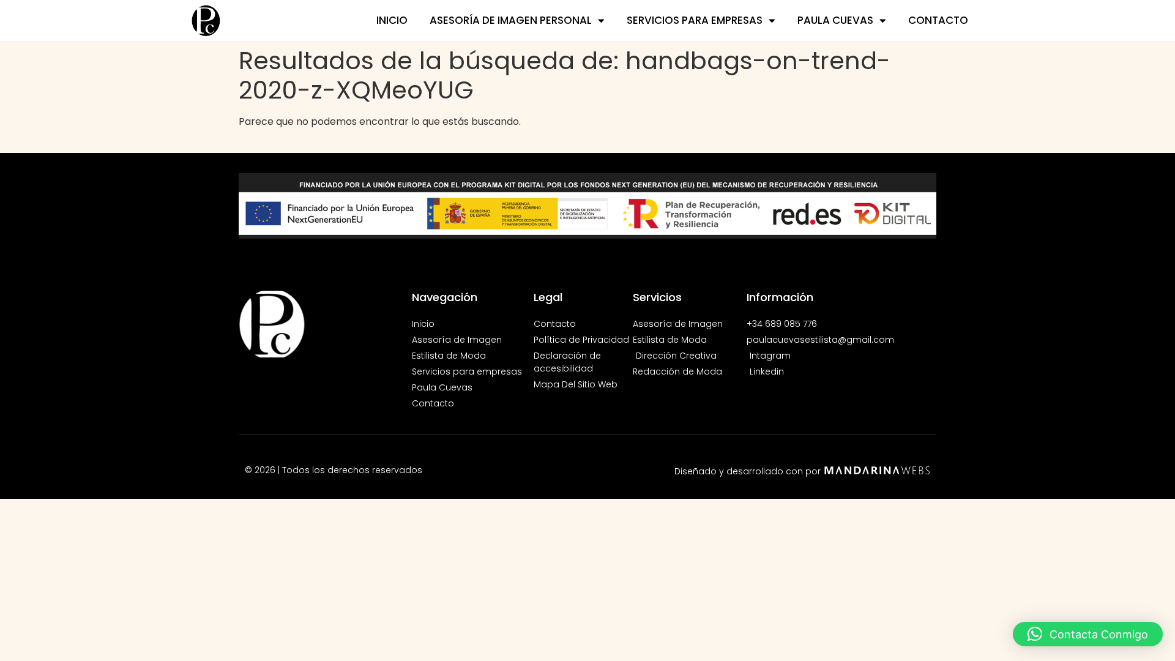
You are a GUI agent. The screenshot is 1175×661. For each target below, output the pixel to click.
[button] (1088, 634)
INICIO (392, 20)
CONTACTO (938, 20)
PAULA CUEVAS (835, 20)
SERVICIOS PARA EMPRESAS (695, 20)
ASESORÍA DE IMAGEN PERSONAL (511, 20)
